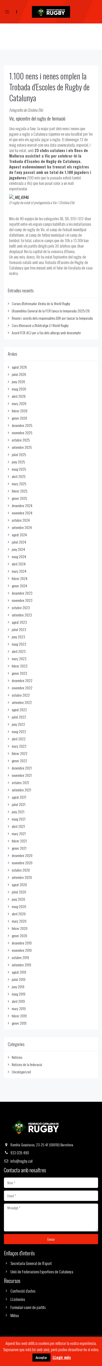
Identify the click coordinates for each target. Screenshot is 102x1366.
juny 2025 (18, 461)
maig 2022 (19, 731)
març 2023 (19, 658)
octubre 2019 (20, 957)
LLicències (17, 1299)
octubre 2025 (21, 440)
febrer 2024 (19, 578)
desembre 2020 (22, 855)
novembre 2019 (22, 950)
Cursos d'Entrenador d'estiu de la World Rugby (41, 303)
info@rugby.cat (21, 1161)
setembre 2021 (21, 789)
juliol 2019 (18, 979)
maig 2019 (18, 994)
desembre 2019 (22, 943)
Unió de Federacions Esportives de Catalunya (41, 1271)
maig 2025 (19, 469)
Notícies (17, 1057)
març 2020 (19, 921)
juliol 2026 (19, 374)
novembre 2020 (22, 862)
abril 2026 (19, 396)
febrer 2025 (19, 491)
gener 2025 (19, 498)
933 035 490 (19, 1152)
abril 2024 (19, 563)
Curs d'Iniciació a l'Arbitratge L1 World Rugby (40, 325)
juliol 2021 (18, 804)
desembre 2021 (22, 768)
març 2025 (19, 483)
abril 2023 (19, 651)
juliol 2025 (19, 454)
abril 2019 (18, 1001)
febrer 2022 (19, 753)
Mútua (14, 1315)
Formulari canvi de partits (28, 1307)
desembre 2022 (22, 680)
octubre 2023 (21, 607)
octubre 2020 (21, 870)
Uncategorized (21, 1071)
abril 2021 (18, 826)
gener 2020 (19, 935)
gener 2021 (19, 848)
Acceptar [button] (41, 1357)
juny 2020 (18, 899)
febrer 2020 (19, 928)
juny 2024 (18, 549)
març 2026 (19, 403)
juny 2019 (18, 986)
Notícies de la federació (27, 1064)
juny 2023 (18, 636)
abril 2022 (19, 738)
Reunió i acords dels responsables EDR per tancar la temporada (52, 318)
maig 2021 (18, 819)
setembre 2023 (22, 615)
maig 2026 (19, 389)
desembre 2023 (22, 593)
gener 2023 (19, 673)
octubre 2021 (20, 782)
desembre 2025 (22, 425)
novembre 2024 (22, 512)
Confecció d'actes (22, 1291)
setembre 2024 (22, 527)
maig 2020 (19, 906)
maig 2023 (19, 644)
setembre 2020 (22, 877)
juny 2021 (18, 811)
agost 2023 (19, 622)
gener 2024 (19, 585)
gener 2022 (19, 760)
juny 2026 (18, 381)
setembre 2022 (22, 702)
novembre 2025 (22, 432)
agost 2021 (19, 797)
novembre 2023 (22, 600)
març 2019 (19, 1008)
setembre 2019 (21, 964)
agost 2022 (19, 709)
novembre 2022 (22, 687)
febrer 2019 (19, 1015)
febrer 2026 (19, 410)
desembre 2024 (22, 505)
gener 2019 (19, 1023)
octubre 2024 (21, 520)
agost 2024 (19, 534)
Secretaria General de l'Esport (31, 1263)
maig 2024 (19, 556)
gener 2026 (19, 418)
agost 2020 (19, 884)
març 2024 (19, 571)
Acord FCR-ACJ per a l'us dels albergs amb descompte (46, 332)
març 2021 (19, 833)
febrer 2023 (19, 666)
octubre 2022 (21, 695)
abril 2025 (19, 476)
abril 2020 (19, 913)
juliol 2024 (19, 542)
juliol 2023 (19, 629)
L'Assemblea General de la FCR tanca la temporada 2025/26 (51, 310)
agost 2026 (19, 367)
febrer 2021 (19, 840)
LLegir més (62, 1357)
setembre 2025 (22, 447)
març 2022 (19, 746)
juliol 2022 (19, 717)
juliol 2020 (19, 892)
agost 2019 (19, 972)
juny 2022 (18, 724)
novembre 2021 (22, 775)
